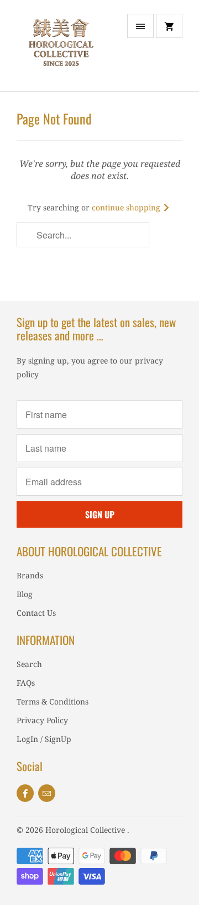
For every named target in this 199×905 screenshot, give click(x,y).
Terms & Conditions (52, 701)
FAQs (26, 683)
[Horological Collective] (61, 49)
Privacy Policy (42, 720)
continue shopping (127, 207)
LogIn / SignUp (44, 739)
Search (29, 664)
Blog (25, 594)
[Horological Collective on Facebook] (25, 793)
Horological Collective (86, 830)
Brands (30, 575)
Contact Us (36, 613)
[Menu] (140, 26)
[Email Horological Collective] (46, 793)
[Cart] (169, 26)
